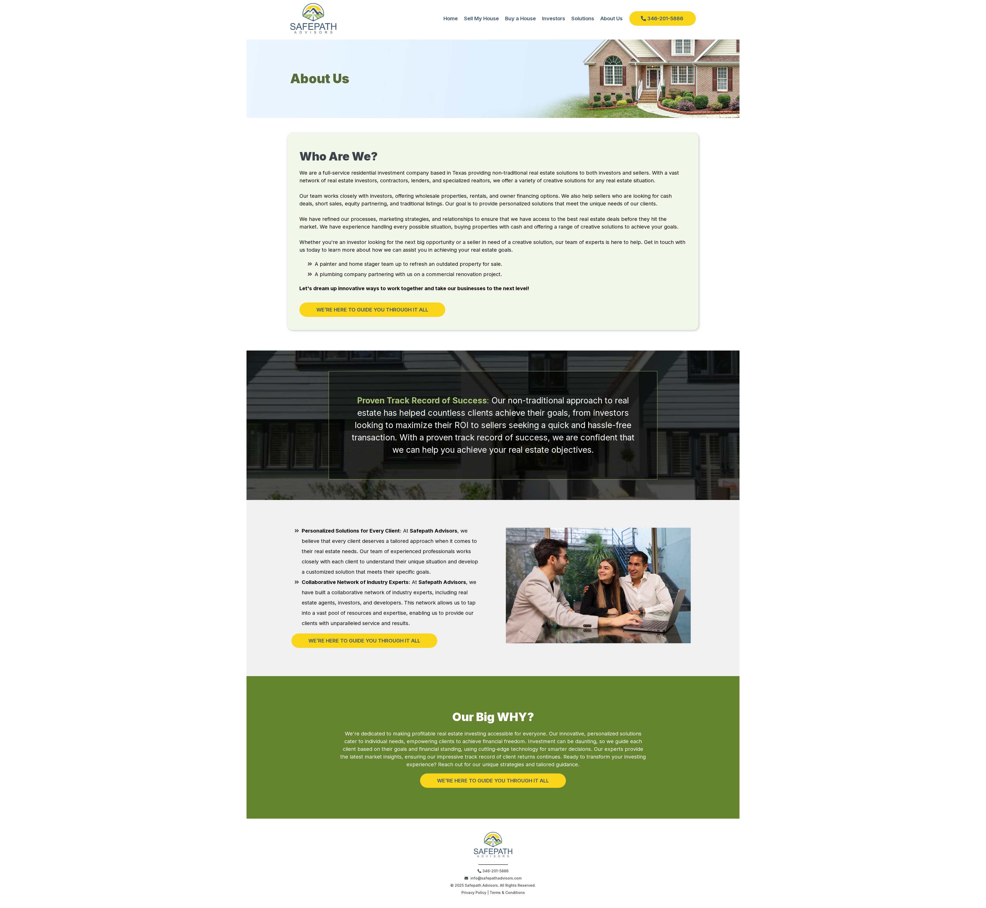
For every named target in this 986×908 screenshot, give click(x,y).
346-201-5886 (495, 871)
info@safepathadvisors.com (496, 878)
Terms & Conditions (507, 892)
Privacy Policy (473, 892)
